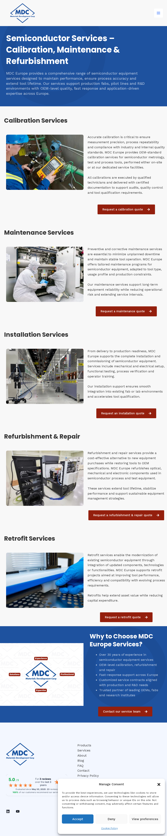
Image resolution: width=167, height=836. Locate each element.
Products (84, 745)
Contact (83, 770)
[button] (159, 784)
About (82, 755)
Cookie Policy (109, 828)
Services (83, 750)
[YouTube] (18, 811)
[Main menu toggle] (158, 13)
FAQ (80, 766)
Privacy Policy (88, 776)
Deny (111, 819)
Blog (80, 760)
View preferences (145, 819)
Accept (77, 819)
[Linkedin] (8, 811)
